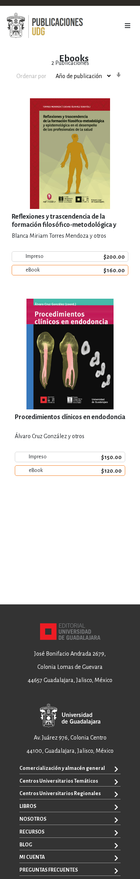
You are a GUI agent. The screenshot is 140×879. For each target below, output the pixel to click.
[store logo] (45, 26)
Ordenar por (31, 76)
